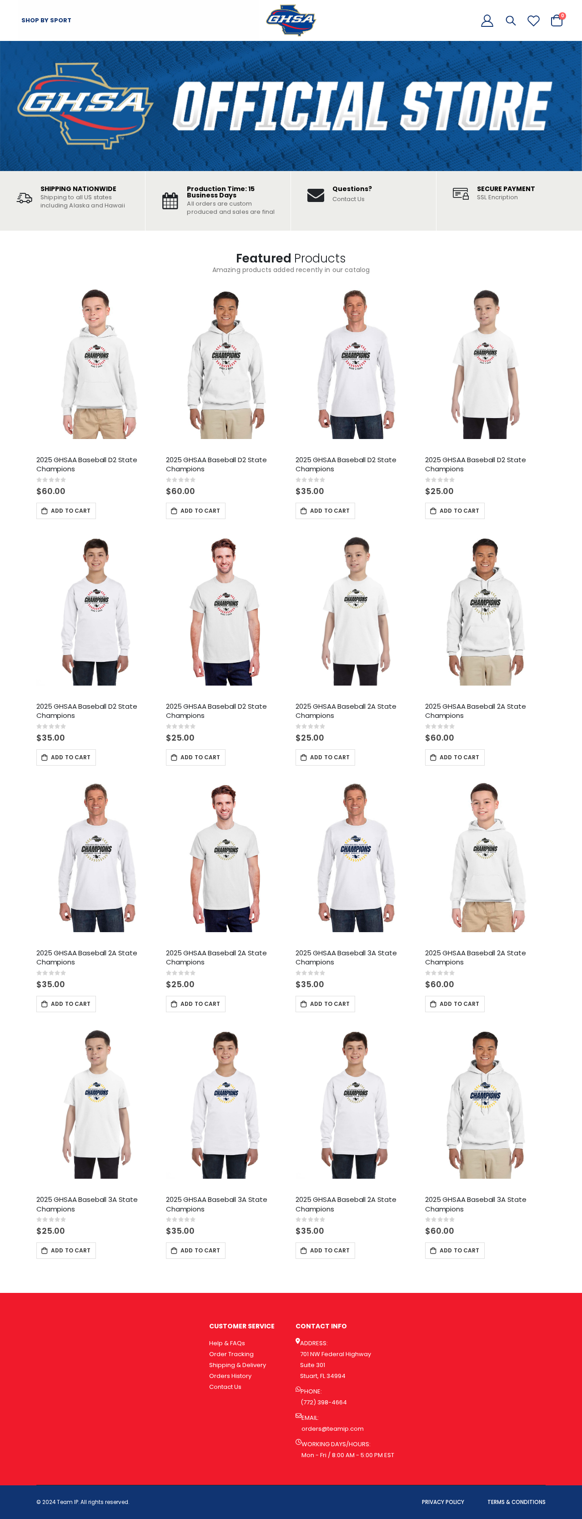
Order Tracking (231, 1354)
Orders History (230, 1376)
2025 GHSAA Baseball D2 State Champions (86, 464)
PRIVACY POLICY (443, 1502)
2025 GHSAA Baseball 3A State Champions (346, 957)
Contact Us (348, 199)
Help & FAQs (227, 1343)
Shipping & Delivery (237, 1365)
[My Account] (487, 21)
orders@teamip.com (332, 1428)
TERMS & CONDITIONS (516, 1502)
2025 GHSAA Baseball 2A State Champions (346, 710)
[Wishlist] (534, 21)
